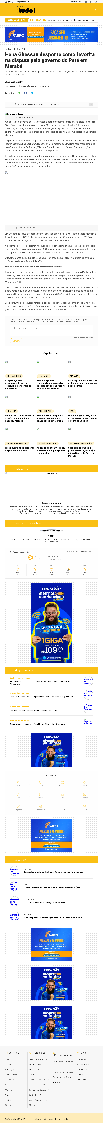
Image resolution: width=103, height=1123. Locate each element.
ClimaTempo (88, 552)
